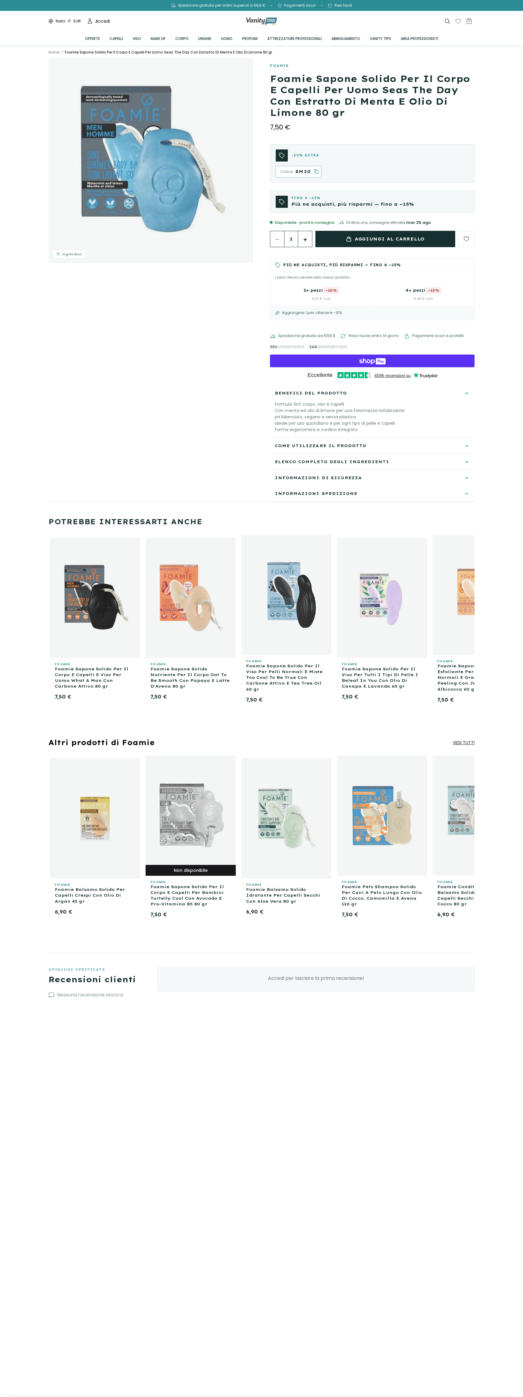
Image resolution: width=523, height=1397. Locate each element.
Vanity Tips (380, 38)
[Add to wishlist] (466, 239)
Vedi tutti (464, 743)
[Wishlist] (458, 21)
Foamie (279, 66)
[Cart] (469, 21)
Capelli (116, 38)
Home (53, 52)
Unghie (204, 38)
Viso (137, 38)
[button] (150, 160)
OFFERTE (92, 38)
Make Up (158, 38)
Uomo (226, 38)
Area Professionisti (419, 38)
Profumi (250, 38)
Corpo (182, 38)
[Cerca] (447, 21)
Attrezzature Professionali (294, 38)
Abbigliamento (345, 38)
